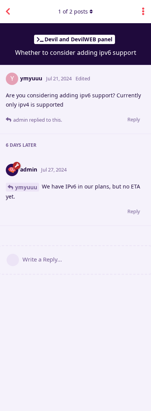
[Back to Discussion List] (7, 11)
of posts (73, 11)
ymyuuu (26, 187)
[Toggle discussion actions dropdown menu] (143, 11)
